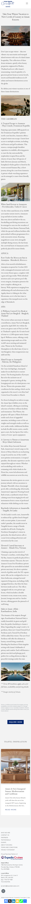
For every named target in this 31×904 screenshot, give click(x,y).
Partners (4, 837)
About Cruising (6, 845)
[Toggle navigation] (27, 3)
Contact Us (5, 835)
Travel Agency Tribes (25, 897)
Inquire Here (15, 722)
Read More (11, 810)
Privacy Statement (8, 850)
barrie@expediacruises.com (10, 886)
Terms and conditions (9, 847)
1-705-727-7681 (8, 879)
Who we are (5, 832)
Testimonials (6, 840)
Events (3, 842)
